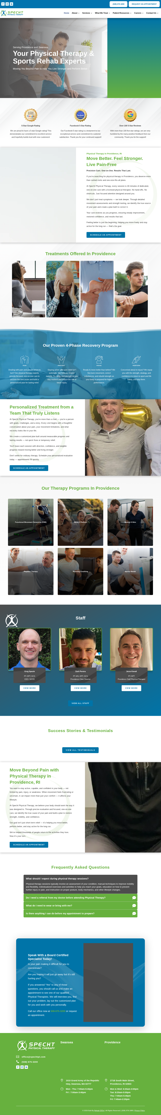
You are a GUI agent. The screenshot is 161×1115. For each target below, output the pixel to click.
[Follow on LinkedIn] (11, 4)
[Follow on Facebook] (3, 4)
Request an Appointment (144, 4)
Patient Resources (121, 13)
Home (66, 13)
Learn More (28, 315)
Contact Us (151, 13)
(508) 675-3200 (118, 4)
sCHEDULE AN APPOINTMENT (29, 468)
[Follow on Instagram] (7, 4)
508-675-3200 (58, 1011)
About (74, 13)
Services (86, 13)
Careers (137, 13)
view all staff (80, 703)
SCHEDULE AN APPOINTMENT (106, 235)
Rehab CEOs (99, 1110)
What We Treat (101, 13)
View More (29, 688)
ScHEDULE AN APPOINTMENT (29, 845)
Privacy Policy (140, 1110)
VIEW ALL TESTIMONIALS (80, 750)
